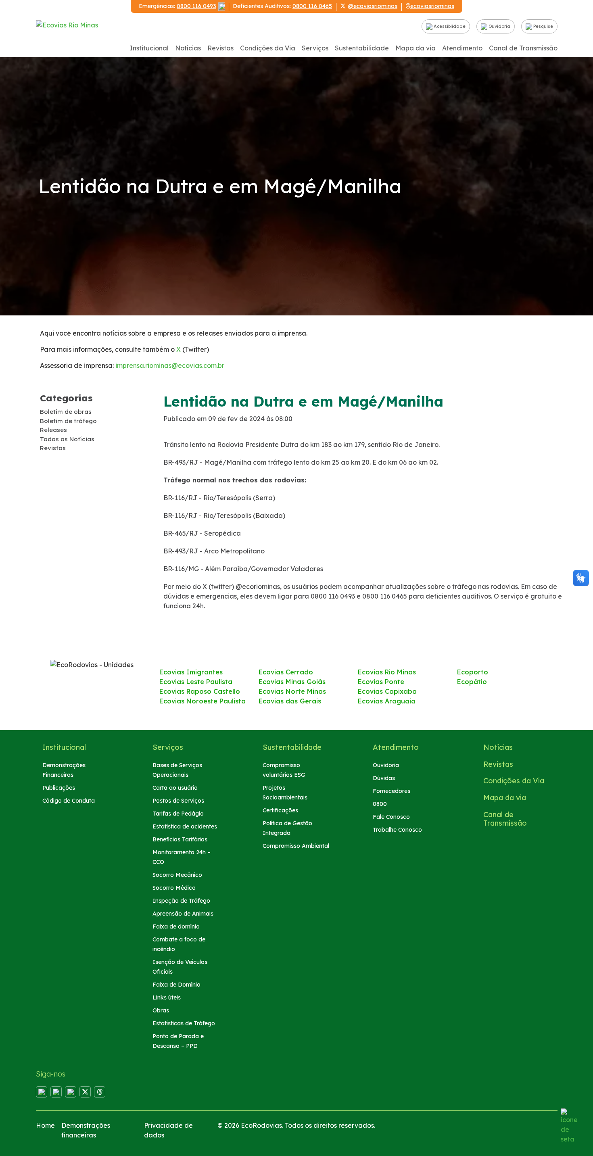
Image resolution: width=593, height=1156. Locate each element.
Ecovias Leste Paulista (195, 682)
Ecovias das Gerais (290, 701)
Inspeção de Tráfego (181, 900)
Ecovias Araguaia (387, 701)
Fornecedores (391, 791)
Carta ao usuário (175, 787)
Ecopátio (472, 682)
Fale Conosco (391, 816)
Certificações (280, 810)
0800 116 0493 (196, 6)
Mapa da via (415, 48)
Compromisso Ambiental (296, 845)
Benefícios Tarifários (179, 839)
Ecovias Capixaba (387, 691)
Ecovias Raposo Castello (199, 691)
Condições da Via (267, 48)
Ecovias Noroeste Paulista (202, 701)
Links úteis (166, 997)
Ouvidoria (498, 26)
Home (45, 1125)
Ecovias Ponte (381, 682)
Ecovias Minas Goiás (292, 682)
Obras (160, 1010)
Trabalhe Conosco (397, 829)
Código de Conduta (68, 800)
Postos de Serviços (178, 800)
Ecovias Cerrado (286, 672)
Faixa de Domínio (176, 984)
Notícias (188, 48)
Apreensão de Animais (182, 913)
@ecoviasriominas (372, 6)
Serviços (315, 48)
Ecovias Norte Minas (292, 691)
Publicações (58, 787)
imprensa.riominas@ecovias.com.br (169, 365)
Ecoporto (472, 672)
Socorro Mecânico (177, 874)
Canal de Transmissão (523, 48)
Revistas (220, 48)
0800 (380, 804)
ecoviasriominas (432, 6)
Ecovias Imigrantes (191, 672)
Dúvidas (384, 778)
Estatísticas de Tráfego (183, 1023)
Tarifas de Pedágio (178, 813)
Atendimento (462, 48)
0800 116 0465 (312, 6)
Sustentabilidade (362, 48)
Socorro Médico (174, 887)
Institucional (149, 48)
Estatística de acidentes (184, 826)
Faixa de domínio (176, 926)
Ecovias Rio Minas (387, 672)
